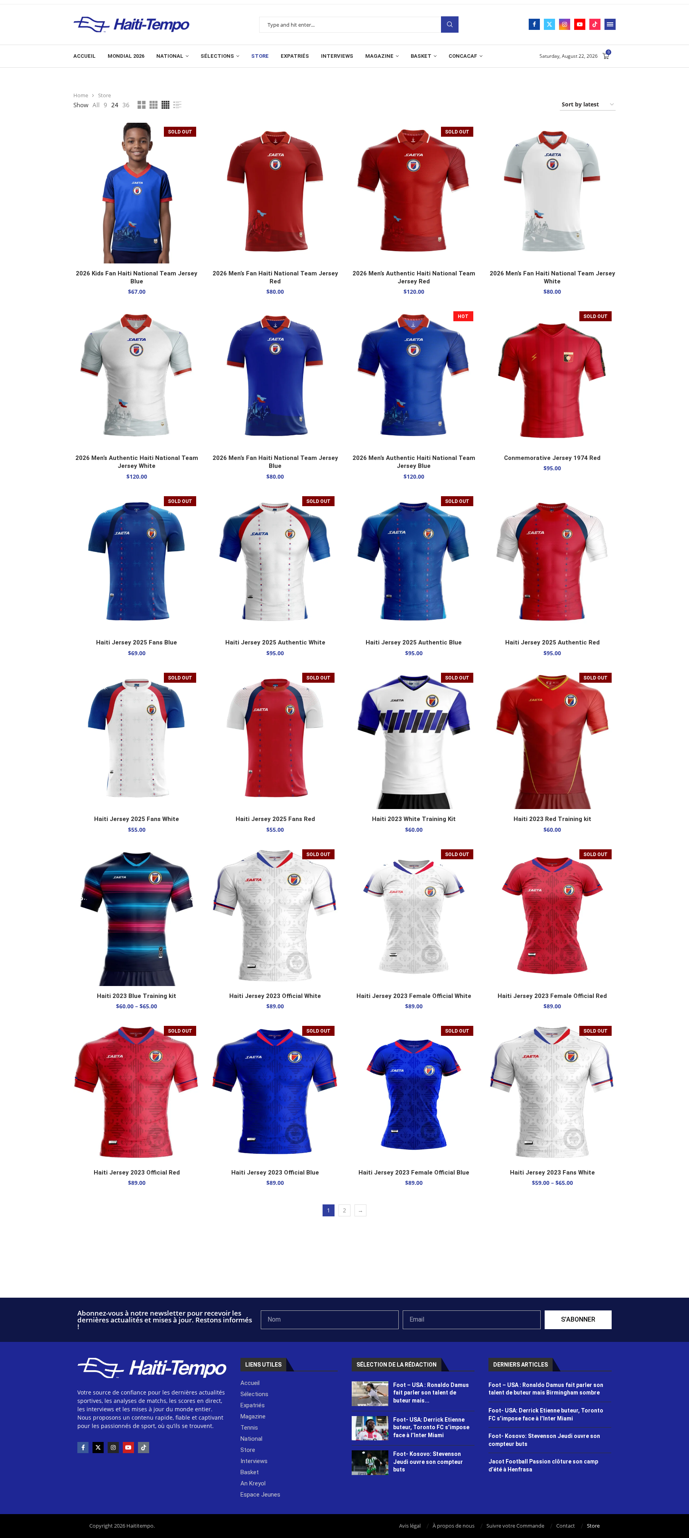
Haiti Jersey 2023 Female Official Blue (413, 1172)
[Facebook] (534, 24)
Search (450, 24)
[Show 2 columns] (142, 105)
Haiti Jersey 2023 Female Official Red (552, 996)
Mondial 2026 (126, 56)
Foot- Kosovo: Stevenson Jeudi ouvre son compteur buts (428, 1462)
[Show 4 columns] (165, 105)
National (169, 56)
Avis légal (410, 1525)
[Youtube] (579, 24)
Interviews (337, 56)
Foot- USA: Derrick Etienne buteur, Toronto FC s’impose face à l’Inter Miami (431, 1427)
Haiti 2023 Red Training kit (552, 819)
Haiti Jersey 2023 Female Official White (413, 996)
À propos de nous (453, 1525)
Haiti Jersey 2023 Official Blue (275, 1172)
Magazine (379, 56)
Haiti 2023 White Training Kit (414, 819)
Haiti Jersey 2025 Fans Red (275, 819)
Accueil (84, 56)
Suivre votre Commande (515, 1525)
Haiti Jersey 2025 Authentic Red (552, 642)
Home (80, 95)
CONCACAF (463, 56)
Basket (421, 56)
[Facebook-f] (83, 1447)
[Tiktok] (594, 24)
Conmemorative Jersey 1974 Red (552, 458)
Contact (565, 1525)
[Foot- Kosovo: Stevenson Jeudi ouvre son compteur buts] (370, 1462)
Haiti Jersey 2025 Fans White (136, 819)
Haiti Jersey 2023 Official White (275, 996)
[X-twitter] (98, 1447)
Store (260, 56)
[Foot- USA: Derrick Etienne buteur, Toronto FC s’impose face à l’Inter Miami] (370, 1428)
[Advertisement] (344, 1276)
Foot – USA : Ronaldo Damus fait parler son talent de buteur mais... (431, 1393)
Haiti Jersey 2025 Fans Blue (136, 642)
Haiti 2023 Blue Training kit (136, 996)
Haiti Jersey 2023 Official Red (137, 1172)
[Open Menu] (610, 24)
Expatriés (295, 56)
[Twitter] (549, 24)
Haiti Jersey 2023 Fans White (552, 1172)
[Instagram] (564, 24)
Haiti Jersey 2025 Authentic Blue (414, 642)
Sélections (217, 56)
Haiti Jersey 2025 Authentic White (275, 642)
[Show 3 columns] (153, 105)
